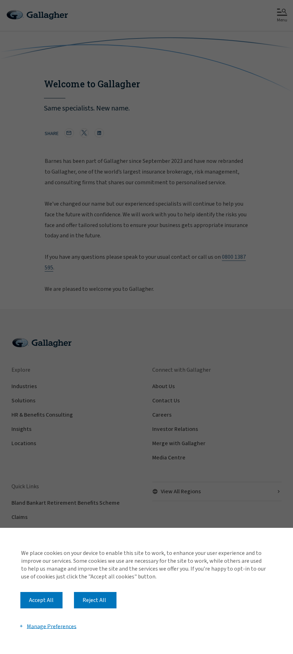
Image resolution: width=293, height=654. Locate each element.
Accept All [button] (41, 600)
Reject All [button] (94, 600)
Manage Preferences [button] (51, 626)
